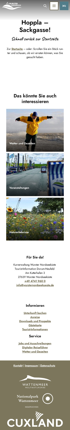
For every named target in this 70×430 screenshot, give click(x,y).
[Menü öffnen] (54, 6)
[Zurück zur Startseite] (12, 6)
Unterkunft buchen (35, 313)
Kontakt (18, 365)
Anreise (35, 317)
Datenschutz (47, 365)
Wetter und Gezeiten (35, 351)
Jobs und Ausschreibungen (35, 343)
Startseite (17, 49)
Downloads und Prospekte (35, 321)
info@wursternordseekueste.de (35, 285)
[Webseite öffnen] (35, 381)
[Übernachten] (64, 6)
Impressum (31, 365)
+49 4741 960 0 (35, 281)
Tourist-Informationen (35, 329)
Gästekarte (35, 325)
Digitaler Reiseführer (35, 347)
